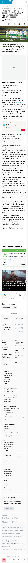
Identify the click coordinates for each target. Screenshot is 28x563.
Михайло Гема (8, 19)
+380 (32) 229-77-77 (10, 542)
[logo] (9, 2)
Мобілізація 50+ (7, 410)
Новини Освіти (8, 455)
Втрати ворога (7, 401)
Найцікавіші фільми (9, 442)
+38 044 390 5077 (19, 318)
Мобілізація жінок (8, 412)
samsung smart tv (16, 522)
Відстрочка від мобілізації (10, 416)
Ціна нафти (6, 426)
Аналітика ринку (8, 471)
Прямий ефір (7, 377)
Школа (5, 459)
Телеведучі (4, 349)
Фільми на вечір (8, 446)
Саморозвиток (7, 463)
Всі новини (7, 371)
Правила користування (7, 354)
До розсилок (9, 508)
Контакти (17, 350)
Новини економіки (9, 424)
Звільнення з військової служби (11, 408)
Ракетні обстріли (8, 390)
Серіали (6, 450)
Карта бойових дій (8, 392)
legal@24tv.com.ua (18, 543)
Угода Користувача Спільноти (19, 343)
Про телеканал (5, 347)
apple (16, 518)
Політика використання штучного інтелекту (7, 360)
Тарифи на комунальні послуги (11, 432)
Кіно (5, 440)
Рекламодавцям (5, 351)
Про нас (3, 340)
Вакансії (17, 352)
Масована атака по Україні (10, 397)
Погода (5, 383)
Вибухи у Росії (7, 399)
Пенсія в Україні (8, 436)
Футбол (11, 6)
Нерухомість (7, 469)
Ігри (16, 362)
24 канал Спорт (5, 6)
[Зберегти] (24, 24)
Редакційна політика (6, 344)
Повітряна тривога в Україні (10, 395)
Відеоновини (7, 379)
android (6, 518)
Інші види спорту (8, 489)
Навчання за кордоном (9, 464)
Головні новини (8, 373)
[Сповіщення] (26, 2)
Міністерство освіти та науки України (13, 457)
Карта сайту (17, 359)
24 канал (18, 102)
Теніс (5, 486)
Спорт (5, 480)
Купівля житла (7, 473)
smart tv (6, 522)
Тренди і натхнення (8, 475)
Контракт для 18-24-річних (10, 414)
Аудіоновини (7, 381)
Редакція (4, 342)
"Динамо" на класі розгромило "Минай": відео (12, 91)
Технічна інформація (19, 348)
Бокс (5, 482)
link (15, 324)
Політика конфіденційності (6, 357)
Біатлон (6, 487)
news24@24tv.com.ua (7, 318)
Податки (6, 434)
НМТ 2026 (6, 461)
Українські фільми (8, 444)
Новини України (8, 375)
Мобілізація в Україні (10, 406)
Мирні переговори (8, 393)
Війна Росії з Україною (10, 388)
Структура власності (19, 355)
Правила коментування (20, 345)
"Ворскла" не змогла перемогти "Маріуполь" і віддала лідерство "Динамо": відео (20, 6)
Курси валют (7, 428)
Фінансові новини (8, 430)
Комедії (6, 448)
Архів (16, 357)
